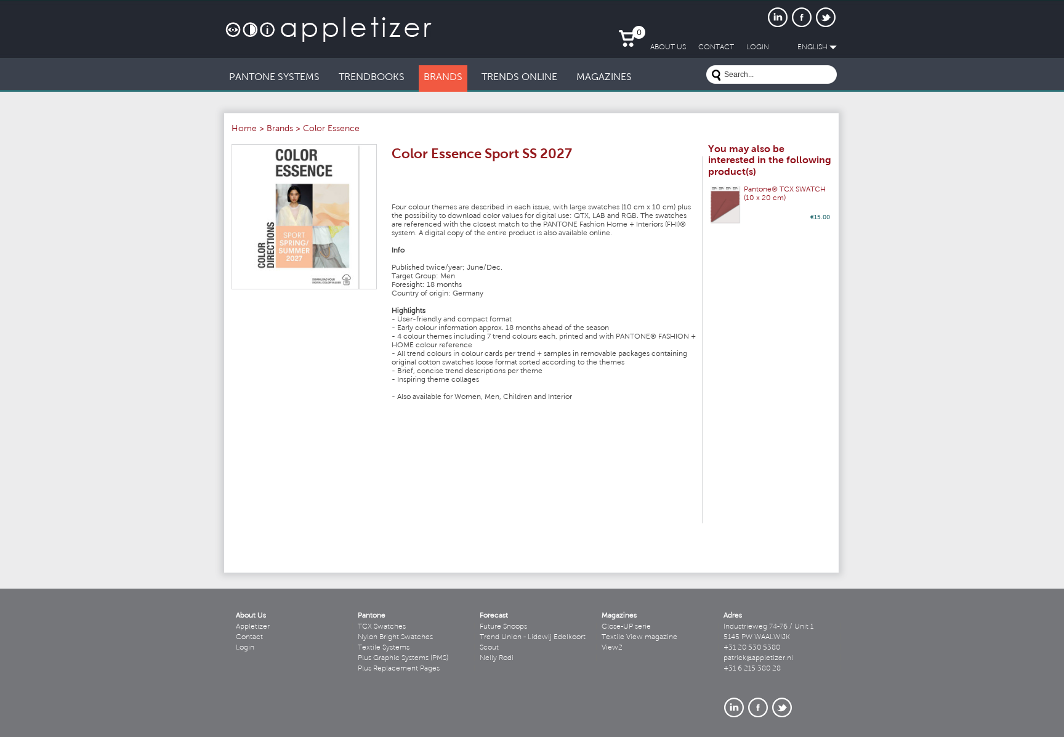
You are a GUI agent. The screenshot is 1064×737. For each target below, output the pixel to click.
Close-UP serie (626, 626)
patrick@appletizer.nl (758, 658)
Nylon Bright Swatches (395, 637)
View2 (612, 647)
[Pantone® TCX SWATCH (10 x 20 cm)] (725, 204)
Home (244, 129)
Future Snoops (503, 626)
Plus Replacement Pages (399, 668)
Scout (489, 647)
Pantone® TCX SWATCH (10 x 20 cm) (785, 194)
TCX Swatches (382, 626)
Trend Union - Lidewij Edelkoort (533, 637)
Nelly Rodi (497, 658)
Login (245, 647)
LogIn (757, 47)
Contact (249, 637)
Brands (280, 129)
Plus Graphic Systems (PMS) (403, 658)
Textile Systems (383, 647)
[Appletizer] (328, 23)
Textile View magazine (639, 637)
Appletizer (253, 626)
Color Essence (331, 129)
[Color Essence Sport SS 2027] (304, 217)
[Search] (716, 77)
